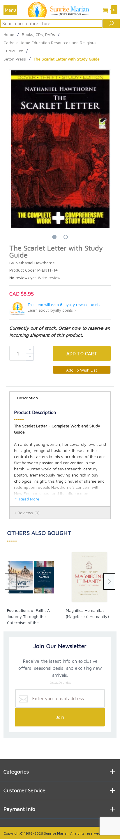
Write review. (49, 278)
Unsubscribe (60, 682)
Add (81, 353)
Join (60, 717)
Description (27, 397)
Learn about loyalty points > (52, 310)
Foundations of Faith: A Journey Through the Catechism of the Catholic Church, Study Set (28, 622)
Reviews (28, 512)
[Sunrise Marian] (60, 9)
